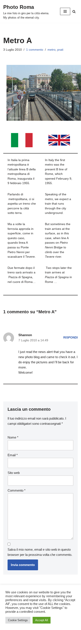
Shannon (25, 335)
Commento (16, 490)
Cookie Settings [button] (18, 620)
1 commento (34, 49)
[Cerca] (74, 11)
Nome (13, 437)
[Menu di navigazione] (65, 11)
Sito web (14, 473)
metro (52, 49)
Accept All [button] (41, 620)
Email (13, 455)
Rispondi (70, 337)
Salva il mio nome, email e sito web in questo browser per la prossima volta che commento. (40, 552)
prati (60, 49)
